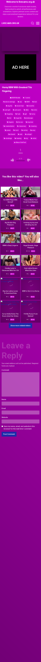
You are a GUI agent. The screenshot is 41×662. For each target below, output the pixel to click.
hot (10, 118)
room (17, 130)
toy (27, 138)
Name (4, 399)
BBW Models (16, 98)
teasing (18, 138)
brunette (31, 106)
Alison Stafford (21, 142)
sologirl (29, 134)
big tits (9, 106)
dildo (27, 110)
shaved (12, 134)
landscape (29, 118)
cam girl (7, 110)
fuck (18, 114)
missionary (22, 126)
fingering (9, 114)
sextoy (25, 130)
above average (10, 102)
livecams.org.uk (10, 23)
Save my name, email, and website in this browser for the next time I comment (19, 427)
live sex (20, 122)
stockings (8, 138)
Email (4, 408)
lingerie (10, 122)
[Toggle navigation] (37, 23)
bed (35, 102)
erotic (35, 110)
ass (20, 102)
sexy (33, 130)
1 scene (27, 98)
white (34, 138)
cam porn (17, 110)
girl (25, 114)
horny (33, 114)
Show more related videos (20, 326)
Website (5, 417)
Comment (6, 370)
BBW (28, 102)
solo (20, 134)
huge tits (18, 118)
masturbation (9, 126)
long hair (30, 122)
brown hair (20, 106)
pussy (8, 130)
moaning (33, 126)
